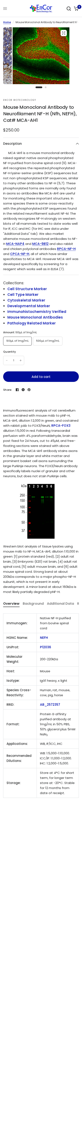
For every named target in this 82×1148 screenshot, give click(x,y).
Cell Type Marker (22, 294)
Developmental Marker (28, 305)
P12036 (45, 647)
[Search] (68, 8)
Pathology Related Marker (31, 323)
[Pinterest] (29, 389)
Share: (7, 389)
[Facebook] (17, 389)
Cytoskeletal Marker (26, 300)
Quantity (9, 352)
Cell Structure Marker (27, 288)
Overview (11, 603)
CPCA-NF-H (19, 254)
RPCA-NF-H (66, 249)
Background (33, 603)
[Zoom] (64, 33)
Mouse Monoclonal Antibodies (35, 317)
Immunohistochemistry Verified (36, 311)
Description (12, 143)
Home (7, 22)
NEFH (44, 637)
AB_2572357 (50, 704)
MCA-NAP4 (15, 244)
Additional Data (60, 603)
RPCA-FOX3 (60, 425)
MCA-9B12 (40, 244)
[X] (23, 389)
